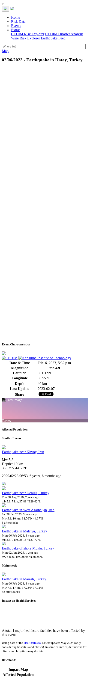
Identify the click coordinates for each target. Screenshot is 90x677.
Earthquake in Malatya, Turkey (24, 531)
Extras (15, 30)
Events (16, 26)
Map (5, 51)
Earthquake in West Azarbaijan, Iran (28, 510)
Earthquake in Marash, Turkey (24, 579)
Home (15, 17)
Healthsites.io (32, 642)
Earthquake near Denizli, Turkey (25, 493)
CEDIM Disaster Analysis (64, 34)
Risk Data (18, 22)
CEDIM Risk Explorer (27, 34)
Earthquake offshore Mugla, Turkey (28, 548)
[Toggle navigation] (5, 9)
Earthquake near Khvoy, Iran (23, 452)
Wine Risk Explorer (25, 38)
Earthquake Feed (53, 38)
